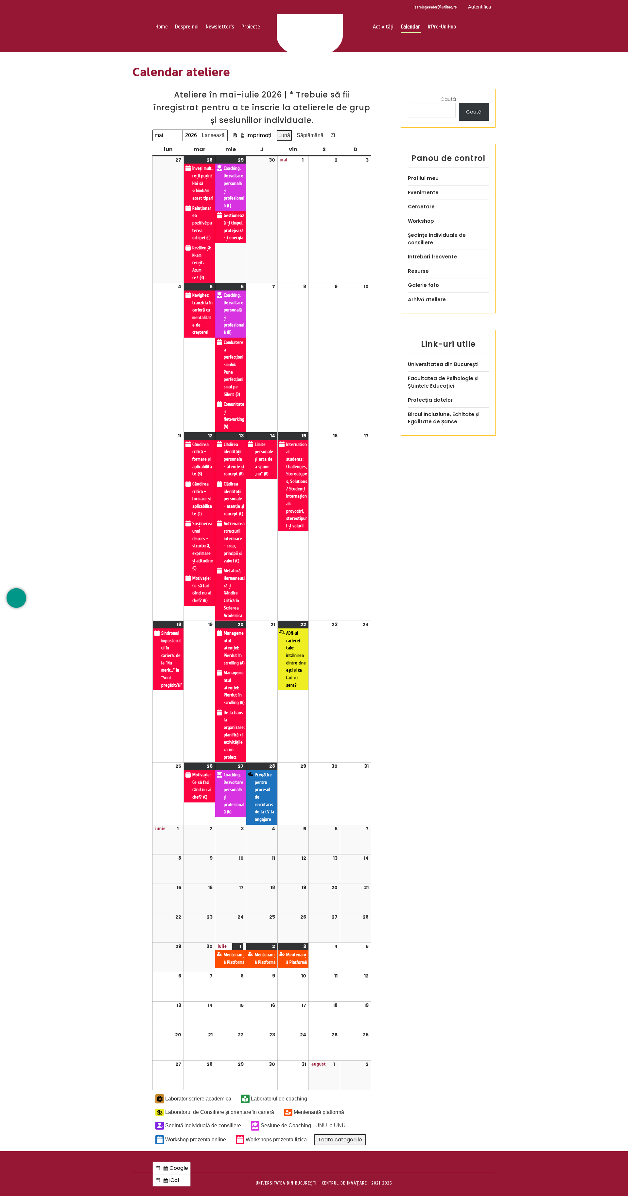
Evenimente (423, 192)
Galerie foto (423, 285)
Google (172, 1169)
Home (161, 26)
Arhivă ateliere (427, 299)
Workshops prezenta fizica (276, 1139)
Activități (383, 26)
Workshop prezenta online (195, 1139)
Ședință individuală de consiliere (203, 1125)
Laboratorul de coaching (279, 1098)
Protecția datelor (430, 399)
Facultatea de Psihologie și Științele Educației (443, 382)
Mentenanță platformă (319, 1112)
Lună (284, 135)
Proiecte (250, 26)
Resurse (418, 271)
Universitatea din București (443, 364)
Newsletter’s (220, 26)
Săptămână (310, 135)
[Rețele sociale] (16, 598)
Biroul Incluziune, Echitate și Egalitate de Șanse (444, 418)
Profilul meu (423, 178)
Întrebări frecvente (432, 256)
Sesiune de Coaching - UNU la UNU (303, 1125)
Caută (448, 99)
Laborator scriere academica (198, 1098)
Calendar (410, 26)
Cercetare (421, 206)
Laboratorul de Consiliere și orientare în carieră (219, 1112)
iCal (168, 1181)
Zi (333, 135)
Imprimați (251, 136)
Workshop (421, 221)
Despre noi (187, 26)
